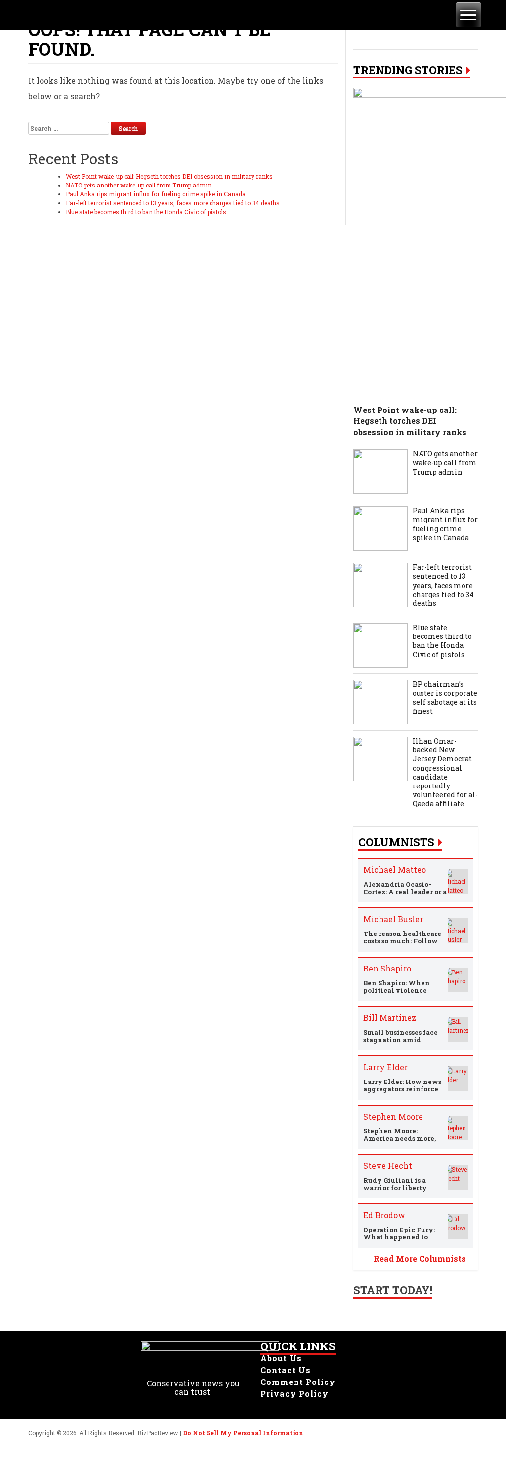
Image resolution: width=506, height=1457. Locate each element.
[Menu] (468, 14)
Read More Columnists (420, 1258)
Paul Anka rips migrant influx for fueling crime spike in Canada (156, 194)
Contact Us (285, 1370)
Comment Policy (298, 1382)
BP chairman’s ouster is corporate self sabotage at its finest (445, 698)
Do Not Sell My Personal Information (243, 1433)
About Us (281, 1358)
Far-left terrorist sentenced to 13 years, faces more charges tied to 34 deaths (173, 203)
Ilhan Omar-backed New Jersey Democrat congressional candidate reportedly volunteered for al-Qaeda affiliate (445, 772)
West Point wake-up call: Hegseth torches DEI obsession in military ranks (169, 176)
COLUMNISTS (396, 842)
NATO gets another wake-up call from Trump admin (138, 185)
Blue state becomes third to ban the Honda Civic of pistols (146, 212)
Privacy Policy (294, 1393)
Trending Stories (408, 70)
